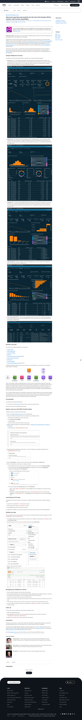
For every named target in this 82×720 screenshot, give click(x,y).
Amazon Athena (10, 349)
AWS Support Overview (64, 699)
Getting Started (28, 690)
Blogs (8, 704)
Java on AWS (44, 699)
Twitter (58, 34)
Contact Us (61, 690)
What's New (9, 702)
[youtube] (70, 714)
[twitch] (68, 714)
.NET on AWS (44, 695)
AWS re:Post (62, 695)
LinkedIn (58, 37)
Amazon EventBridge (11, 352)
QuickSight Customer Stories (61, 23)
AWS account (16, 404)
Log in (28, 672)
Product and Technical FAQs (30, 702)
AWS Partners (22, 629)
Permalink (13, 21)
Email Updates (60, 39)
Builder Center (45, 690)
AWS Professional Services (11, 629)
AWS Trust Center (28, 695)
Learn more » (17, 31)
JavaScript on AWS (46, 704)
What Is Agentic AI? (11, 695)
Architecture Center (29, 699)
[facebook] (62, 714)
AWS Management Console (18, 414)
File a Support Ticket (63, 693)
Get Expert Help (62, 702)
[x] (60, 714)
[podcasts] (72, 714)
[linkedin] (64, 714)
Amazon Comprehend (39, 42)
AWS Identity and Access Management (14, 356)
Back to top (40, 709)
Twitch (58, 38)
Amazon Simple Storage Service (13, 363)
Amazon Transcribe (29, 42)
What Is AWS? (10, 690)
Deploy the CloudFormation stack (38, 424)
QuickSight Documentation (61, 21)
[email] (74, 714)
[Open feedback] (81, 360)
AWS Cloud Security (11, 699)
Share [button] (24, 21)
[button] (16, 5)
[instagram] (66, 714)
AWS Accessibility (63, 704)
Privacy (8, 715)
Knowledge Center (63, 697)
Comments (19, 21)
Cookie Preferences (21, 715)
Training (26, 693)
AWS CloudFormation (11, 351)
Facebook (59, 35)
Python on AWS (45, 697)
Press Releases (10, 706)
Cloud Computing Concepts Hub (14, 697)
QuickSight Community (60, 20)
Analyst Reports (28, 704)
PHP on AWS (44, 702)
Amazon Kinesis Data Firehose (13, 357)
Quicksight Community (13, 632)
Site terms (14, 715)
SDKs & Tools (45, 693)
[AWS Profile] (79, 1)
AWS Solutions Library (29, 697)
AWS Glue (9, 354)
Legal (60, 706)
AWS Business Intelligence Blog (12, 14)
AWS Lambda (9, 359)
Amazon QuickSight (45, 44)
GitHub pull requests (39, 628)
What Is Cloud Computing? (13, 693)
